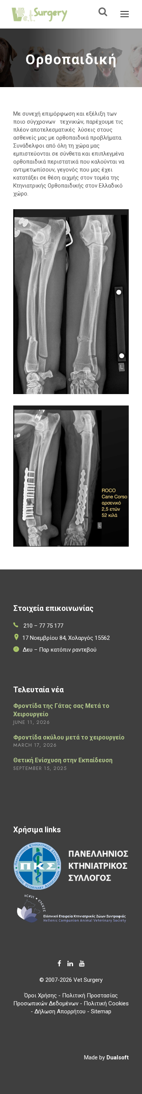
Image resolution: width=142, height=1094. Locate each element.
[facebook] (59, 963)
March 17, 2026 (35, 745)
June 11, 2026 (31, 722)
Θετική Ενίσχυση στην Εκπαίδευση (62, 760)
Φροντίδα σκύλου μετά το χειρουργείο (69, 737)
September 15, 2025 (40, 768)
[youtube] (82, 963)
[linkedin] (70, 963)
